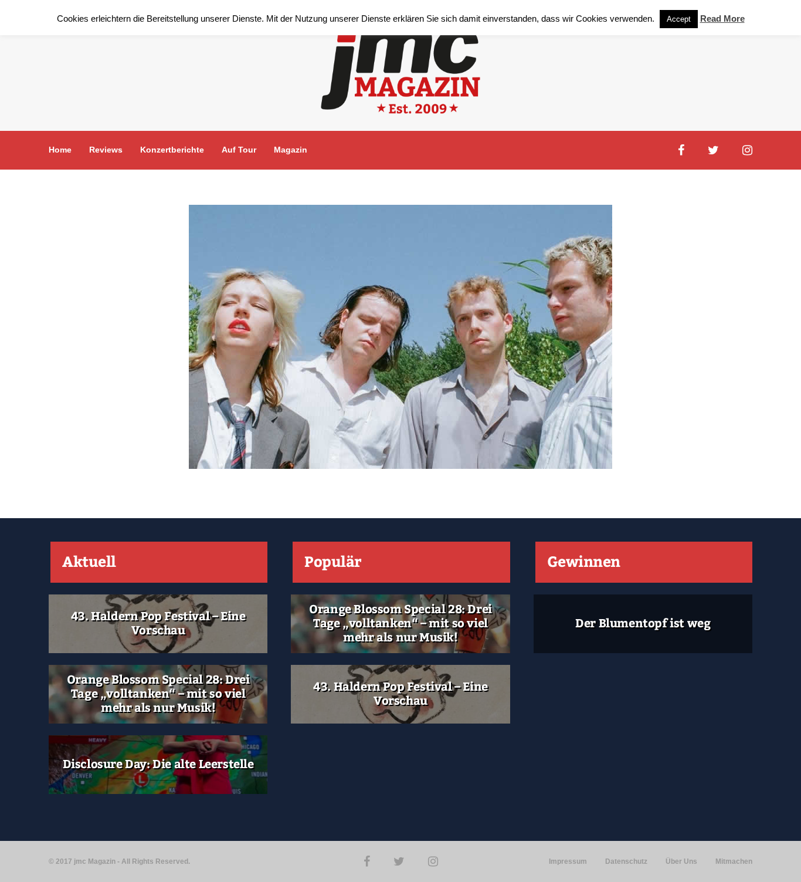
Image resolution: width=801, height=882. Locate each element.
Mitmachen (733, 861)
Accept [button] (679, 19)
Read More (722, 18)
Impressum (568, 861)
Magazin (290, 149)
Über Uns (681, 861)
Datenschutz (626, 861)
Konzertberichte (172, 149)
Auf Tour (239, 149)
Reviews (106, 149)
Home (60, 149)
